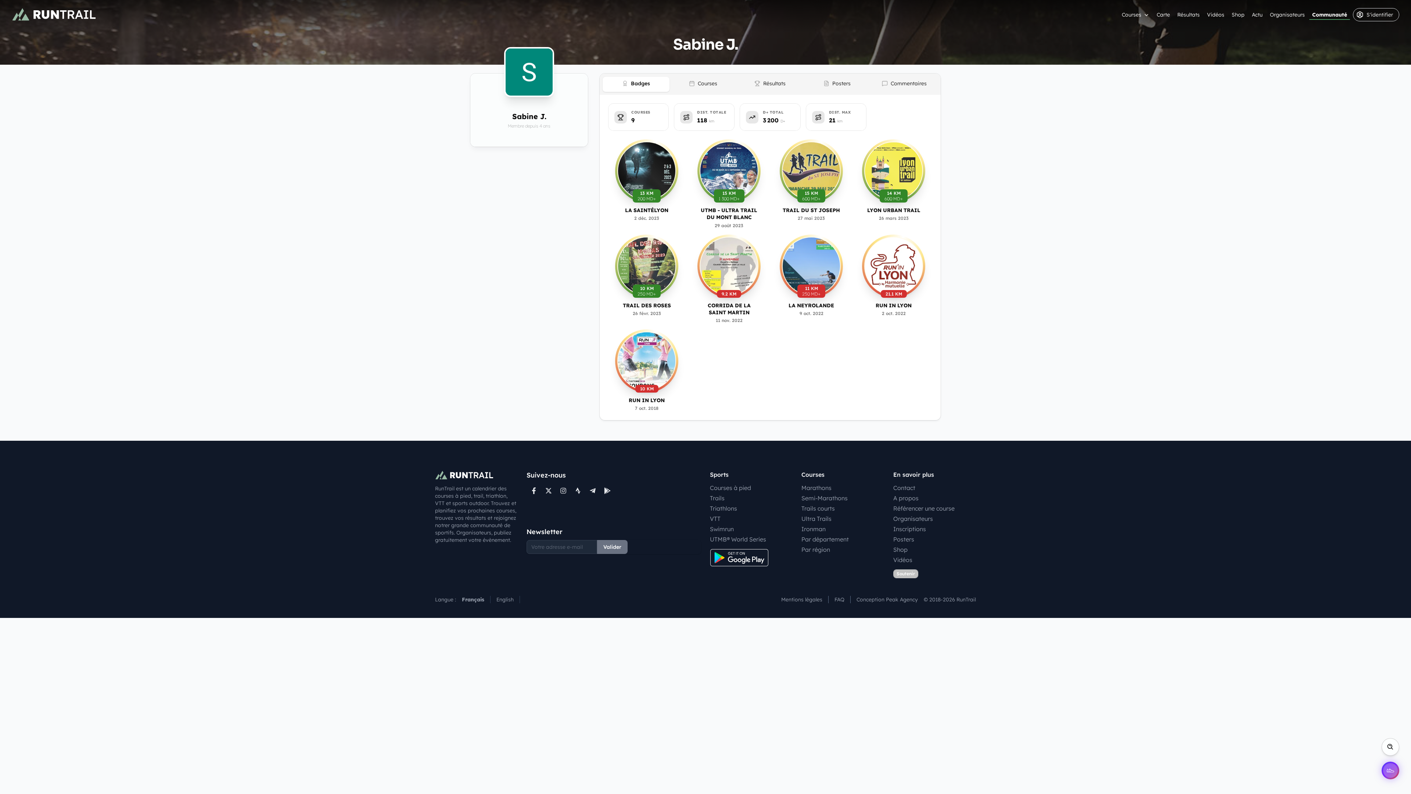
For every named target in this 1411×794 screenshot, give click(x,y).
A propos (906, 498)
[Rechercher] (1390, 747)
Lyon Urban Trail (893, 210)
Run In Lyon (894, 305)
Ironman (813, 529)
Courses (1131, 14)
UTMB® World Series (738, 539)
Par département (825, 539)
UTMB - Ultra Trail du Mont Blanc (729, 214)
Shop (1238, 14)
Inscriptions (909, 529)
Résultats (1188, 14)
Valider (612, 547)
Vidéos (1215, 14)
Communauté (1329, 14)
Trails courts (818, 508)
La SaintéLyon (646, 210)
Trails (717, 498)
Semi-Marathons (824, 498)
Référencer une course (924, 508)
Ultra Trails (816, 518)
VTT (715, 518)
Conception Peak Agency (887, 599)
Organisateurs (1287, 14)
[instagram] (563, 490)
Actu (1257, 14)
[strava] (578, 490)
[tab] (636, 84)
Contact (904, 487)
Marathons (816, 487)
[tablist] (770, 84)
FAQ (839, 599)
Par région (815, 549)
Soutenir (906, 573)
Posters (903, 539)
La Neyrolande (811, 305)
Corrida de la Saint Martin (729, 309)
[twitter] (548, 490)
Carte (1163, 14)
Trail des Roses (647, 305)
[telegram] (592, 490)
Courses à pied (730, 487)
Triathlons (723, 508)
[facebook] (534, 490)
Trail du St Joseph (811, 210)
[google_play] (607, 490)
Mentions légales (801, 599)
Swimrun (722, 529)
